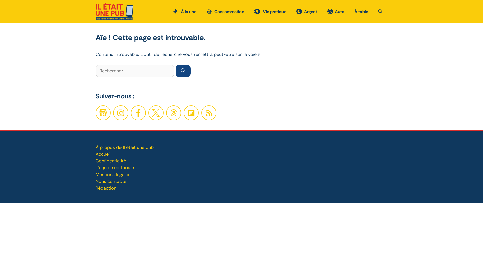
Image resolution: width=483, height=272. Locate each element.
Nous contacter (112, 181)
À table (361, 11)
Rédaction (106, 188)
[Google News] (103, 112)
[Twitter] (156, 112)
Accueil (103, 154)
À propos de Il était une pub (125, 147)
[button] (380, 11)
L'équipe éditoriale (115, 168)
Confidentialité (111, 161)
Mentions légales (113, 175)
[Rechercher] (183, 71)
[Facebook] (120, 112)
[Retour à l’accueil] (114, 11)
